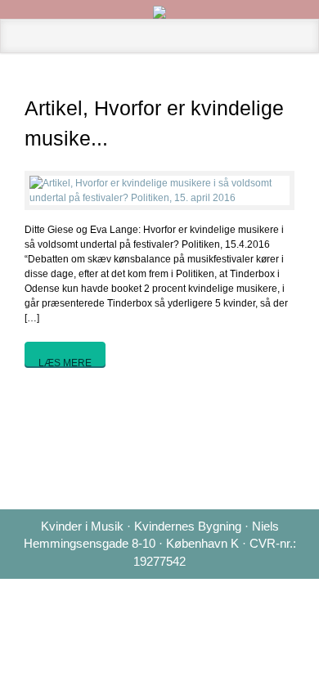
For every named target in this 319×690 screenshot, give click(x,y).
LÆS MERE (65, 361)
